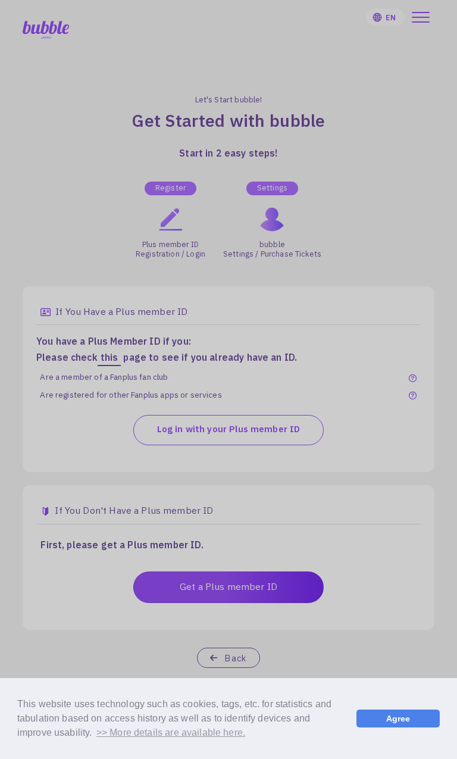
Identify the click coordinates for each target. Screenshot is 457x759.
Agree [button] (398, 718)
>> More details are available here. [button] (170, 732)
